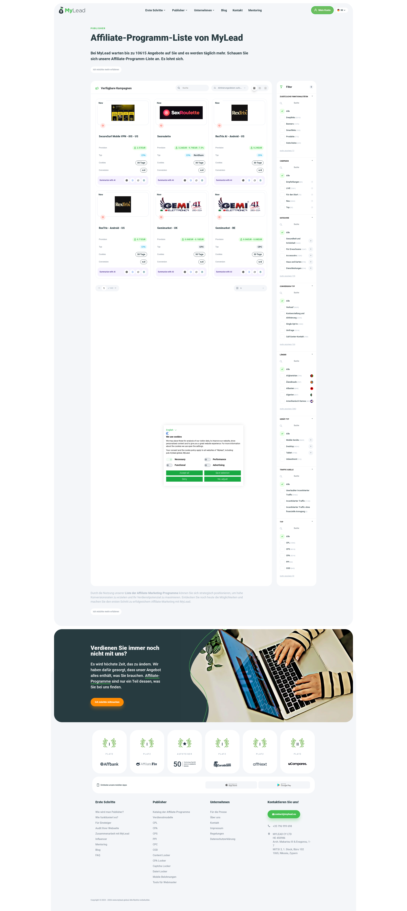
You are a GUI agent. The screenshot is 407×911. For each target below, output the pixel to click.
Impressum (216, 828)
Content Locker (161, 855)
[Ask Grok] (138, 180)
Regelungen (217, 833)
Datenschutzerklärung (222, 839)
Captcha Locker (162, 866)
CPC (155, 844)
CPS (155, 833)
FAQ (97, 855)
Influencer (101, 839)
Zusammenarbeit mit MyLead (112, 833)
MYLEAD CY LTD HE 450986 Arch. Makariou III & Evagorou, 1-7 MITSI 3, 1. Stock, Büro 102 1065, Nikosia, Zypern (291, 844)
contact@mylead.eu (285, 814)
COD (155, 849)
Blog (224, 10)
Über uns (215, 817)
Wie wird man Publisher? (109, 812)
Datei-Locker (160, 871)
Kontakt (238, 10)
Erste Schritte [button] (154, 10)
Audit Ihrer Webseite (107, 828)
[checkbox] (169, 459)
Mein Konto (324, 10)
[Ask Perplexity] (143, 180)
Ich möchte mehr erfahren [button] (106, 69)
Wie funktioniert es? (106, 817)
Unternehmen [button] (203, 10)
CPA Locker (159, 860)
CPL (155, 822)
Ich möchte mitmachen (107, 702)
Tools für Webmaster (165, 882)
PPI (155, 839)
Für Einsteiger (103, 822)
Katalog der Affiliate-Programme (171, 812)
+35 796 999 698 (282, 826)
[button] (342, 10)
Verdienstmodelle (163, 817)
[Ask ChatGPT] (126, 180)
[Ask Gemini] (132, 180)
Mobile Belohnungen (164, 876)
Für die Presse (218, 812)
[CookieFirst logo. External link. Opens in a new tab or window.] (167, 433)
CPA (155, 828)
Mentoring (255, 10)
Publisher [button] (178, 10)
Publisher (98, 28)
